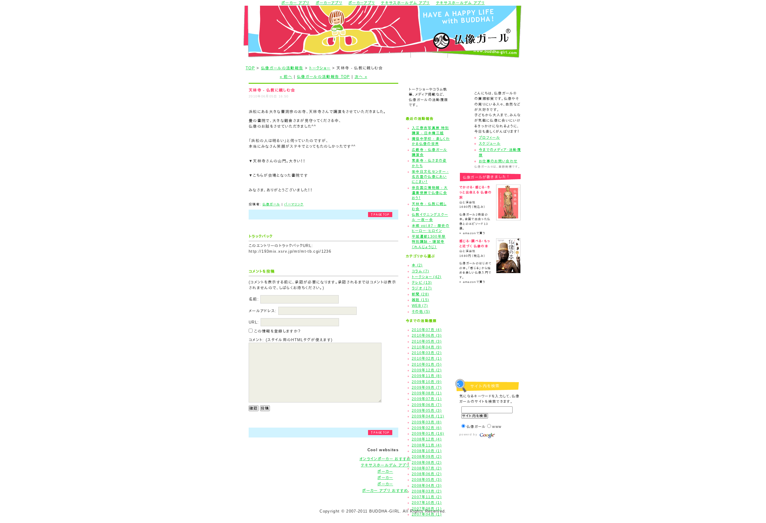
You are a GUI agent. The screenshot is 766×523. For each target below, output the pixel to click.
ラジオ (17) (422, 288)
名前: (254, 299)
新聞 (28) (420, 294)
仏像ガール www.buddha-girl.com (383, 32)
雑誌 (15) (420, 300)
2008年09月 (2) (427, 456)
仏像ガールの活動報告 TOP (323, 76)
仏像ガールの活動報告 (282, 68)
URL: (254, 322)
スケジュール (490, 143)
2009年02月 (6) (427, 428)
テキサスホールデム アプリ (385, 465)
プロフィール (489, 137)
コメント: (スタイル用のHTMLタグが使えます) (290, 340)
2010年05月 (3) (427, 341)
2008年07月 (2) (427, 468)
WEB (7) (420, 305)
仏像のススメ (488, 312)
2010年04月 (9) (427, 347)
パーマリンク (293, 204)
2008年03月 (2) (427, 491)
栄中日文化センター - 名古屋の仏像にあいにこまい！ (430, 177)
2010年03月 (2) (427, 353)
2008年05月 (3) (427, 479)
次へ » (361, 76)
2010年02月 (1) (427, 358)
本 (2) (417, 265)
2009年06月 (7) (427, 405)
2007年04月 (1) (427, 514)
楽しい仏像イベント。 (488, 364)
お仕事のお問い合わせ (498, 161)
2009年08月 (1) (427, 393)
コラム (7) (420, 271)
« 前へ (286, 76)
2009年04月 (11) (428, 416)
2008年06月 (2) (427, 474)
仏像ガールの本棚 (488, 329)
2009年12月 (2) (427, 370)
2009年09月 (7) (427, 387)
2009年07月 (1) (427, 399)
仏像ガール (271, 204)
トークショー (319, 68)
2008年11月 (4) (427, 445)
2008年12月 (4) (427, 439)
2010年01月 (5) (427, 364)
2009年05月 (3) (427, 410)
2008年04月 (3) (427, 485)
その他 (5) (421, 311)
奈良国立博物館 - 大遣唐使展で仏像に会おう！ (430, 193)
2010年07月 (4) (427, 330)
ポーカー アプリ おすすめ (385, 490)
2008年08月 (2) (427, 462)
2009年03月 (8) (427, 422)
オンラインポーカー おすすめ (385, 459)
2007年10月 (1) (427, 502)
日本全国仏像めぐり (488, 295)
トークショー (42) (427, 277)
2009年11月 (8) (427, 376)
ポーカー (385, 471)
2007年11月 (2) (427, 497)
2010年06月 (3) (427, 335)
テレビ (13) (422, 282)
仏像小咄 (488, 346)
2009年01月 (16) (428, 433)
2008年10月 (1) (427, 451)
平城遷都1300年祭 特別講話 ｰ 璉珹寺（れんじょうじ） (429, 242)
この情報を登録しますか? (276, 331)
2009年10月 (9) (427, 382)
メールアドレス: (263, 311)
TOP (250, 68)
